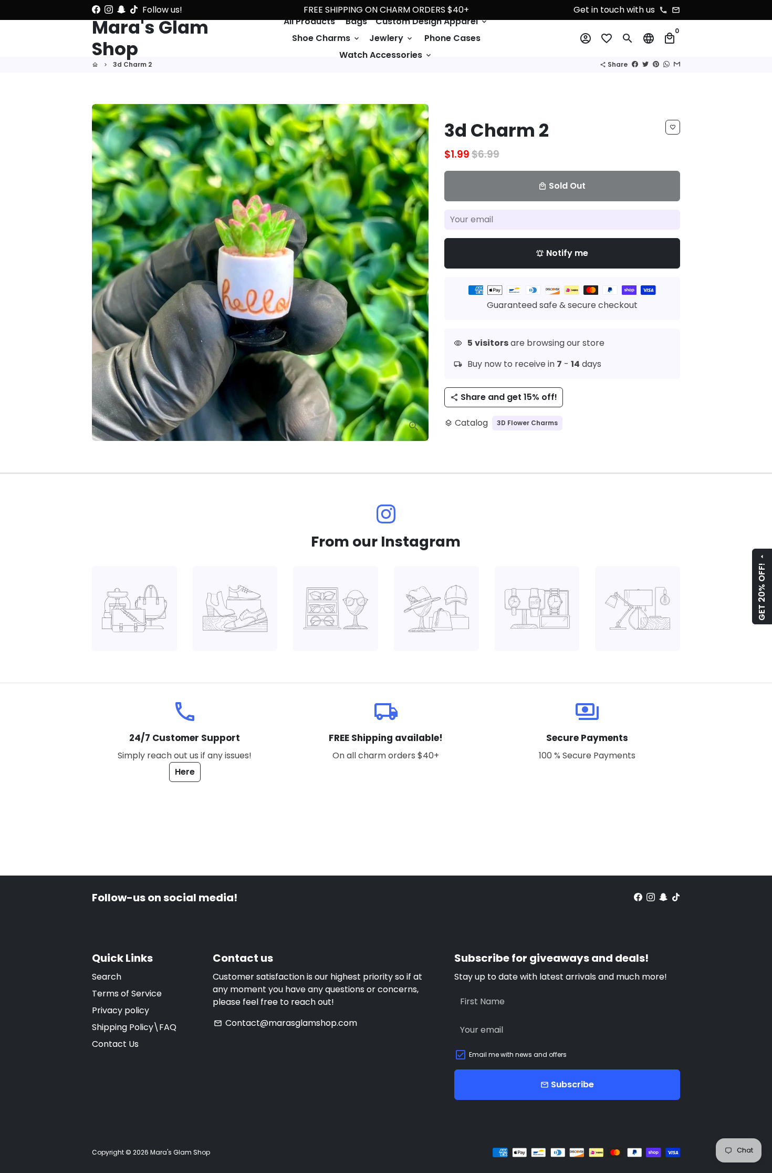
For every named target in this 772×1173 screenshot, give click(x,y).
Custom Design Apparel (431, 21)
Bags (356, 21)
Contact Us (115, 1044)
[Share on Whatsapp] (666, 64)
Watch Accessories (386, 55)
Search (106, 977)
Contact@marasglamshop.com (285, 1023)
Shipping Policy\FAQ (134, 1027)
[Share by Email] (677, 64)
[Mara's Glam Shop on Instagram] (109, 10)
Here (185, 772)
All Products (309, 21)
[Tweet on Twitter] (645, 64)
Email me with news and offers (518, 1054)
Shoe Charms (326, 38)
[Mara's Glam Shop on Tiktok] (134, 10)
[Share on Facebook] (635, 64)
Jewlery (391, 38)
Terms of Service (127, 993)
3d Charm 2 (132, 64)
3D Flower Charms (527, 422)
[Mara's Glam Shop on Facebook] (96, 10)
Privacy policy (120, 1010)
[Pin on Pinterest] (656, 64)
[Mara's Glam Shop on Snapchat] (121, 10)
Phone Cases (452, 38)
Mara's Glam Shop (180, 1152)
